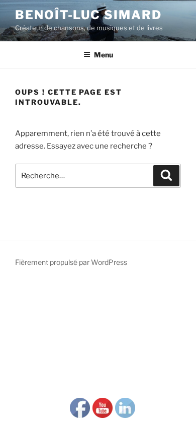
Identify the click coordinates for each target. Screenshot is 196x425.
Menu (103, 54)
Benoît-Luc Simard (88, 15)
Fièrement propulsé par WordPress (71, 262)
